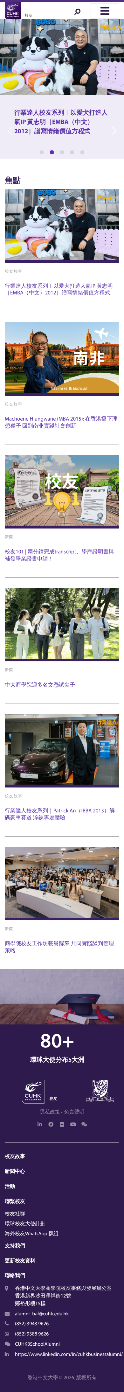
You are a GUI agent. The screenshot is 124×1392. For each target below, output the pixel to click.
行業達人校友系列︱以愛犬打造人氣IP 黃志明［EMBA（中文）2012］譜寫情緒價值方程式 (59, 289)
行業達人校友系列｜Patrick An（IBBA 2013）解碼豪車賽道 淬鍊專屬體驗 (60, 814)
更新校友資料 (20, 1261)
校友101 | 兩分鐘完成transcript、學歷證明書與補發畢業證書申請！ (59, 555)
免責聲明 (74, 1112)
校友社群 (15, 1214)
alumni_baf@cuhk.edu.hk (42, 1314)
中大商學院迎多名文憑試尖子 (40, 684)
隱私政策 (50, 1112)
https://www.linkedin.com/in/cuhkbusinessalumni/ (69, 1354)
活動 (10, 1186)
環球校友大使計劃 (25, 1224)
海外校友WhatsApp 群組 (32, 1233)
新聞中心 (15, 1171)
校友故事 (15, 1156)
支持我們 (15, 1246)
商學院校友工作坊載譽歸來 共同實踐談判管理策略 (59, 947)
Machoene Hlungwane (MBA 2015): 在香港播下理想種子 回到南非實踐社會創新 (61, 422)
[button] (62, 89)
